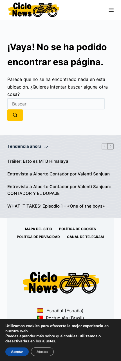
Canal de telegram (85, 237)
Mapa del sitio (38, 229)
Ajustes (42, 351)
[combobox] (56, 103)
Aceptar (17, 351)
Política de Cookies (77, 229)
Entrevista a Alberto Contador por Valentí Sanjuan (58, 174)
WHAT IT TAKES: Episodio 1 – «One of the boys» (56, 206)
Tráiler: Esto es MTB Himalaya (37, 161)
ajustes (48, 341)
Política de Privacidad (38, 237)
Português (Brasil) (64, 318)
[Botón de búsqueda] (15, 115)
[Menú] (111, 9)
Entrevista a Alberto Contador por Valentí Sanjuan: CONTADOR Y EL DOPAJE (59, 190)
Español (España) (64, 310)
